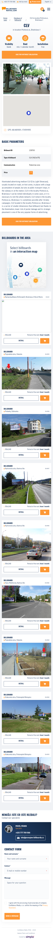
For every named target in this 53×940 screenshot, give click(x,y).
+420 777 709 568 (23, 833)
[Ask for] (44, 341)
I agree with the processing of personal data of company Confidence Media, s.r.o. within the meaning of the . (28, 905)
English (47, 2)
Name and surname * (11, 854)
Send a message (12, 916)
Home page (5, 19)
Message (7, 878)
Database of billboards (18, 19)
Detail (21, 341)
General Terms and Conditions (26, 933)
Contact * (7, 866)
